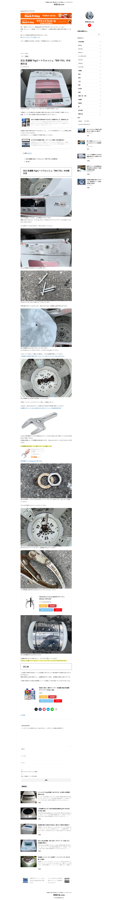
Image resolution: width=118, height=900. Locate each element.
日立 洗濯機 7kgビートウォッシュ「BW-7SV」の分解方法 (41, 159)
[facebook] (40, 709)
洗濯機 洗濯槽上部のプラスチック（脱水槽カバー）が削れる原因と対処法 (94, 181)
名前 (23, 749)
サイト (23, 763)
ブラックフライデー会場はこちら (31, 37)
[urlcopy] (56, 709)
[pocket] (44, 709)
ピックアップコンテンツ (84, 124)
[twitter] (36, 709)
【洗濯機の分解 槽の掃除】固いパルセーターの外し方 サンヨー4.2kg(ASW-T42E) (42, 356)
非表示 (29, 153)
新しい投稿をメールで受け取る (29, 776)
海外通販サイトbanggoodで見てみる (31, 461)
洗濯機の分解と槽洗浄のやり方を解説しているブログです (59, 892)
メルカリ (58, 610)
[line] (52, 709)
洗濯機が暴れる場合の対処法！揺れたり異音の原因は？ (54, 825)
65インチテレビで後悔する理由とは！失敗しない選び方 (94, 130)
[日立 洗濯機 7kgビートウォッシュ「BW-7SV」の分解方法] (48, 709)
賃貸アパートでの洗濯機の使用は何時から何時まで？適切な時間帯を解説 (94, 168)
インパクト (86, 121)
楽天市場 (52, 606)
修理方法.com (59, 4)
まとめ (27, 161)
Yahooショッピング (46, 610)
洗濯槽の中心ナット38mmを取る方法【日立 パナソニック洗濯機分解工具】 (41, 408)
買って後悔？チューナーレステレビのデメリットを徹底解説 (94, 142)
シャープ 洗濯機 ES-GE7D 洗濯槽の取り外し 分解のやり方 (94, 155)
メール (23, 756)
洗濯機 (23, 715)
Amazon (43, 606)
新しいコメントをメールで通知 (29, 771)
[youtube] (89, 25)
